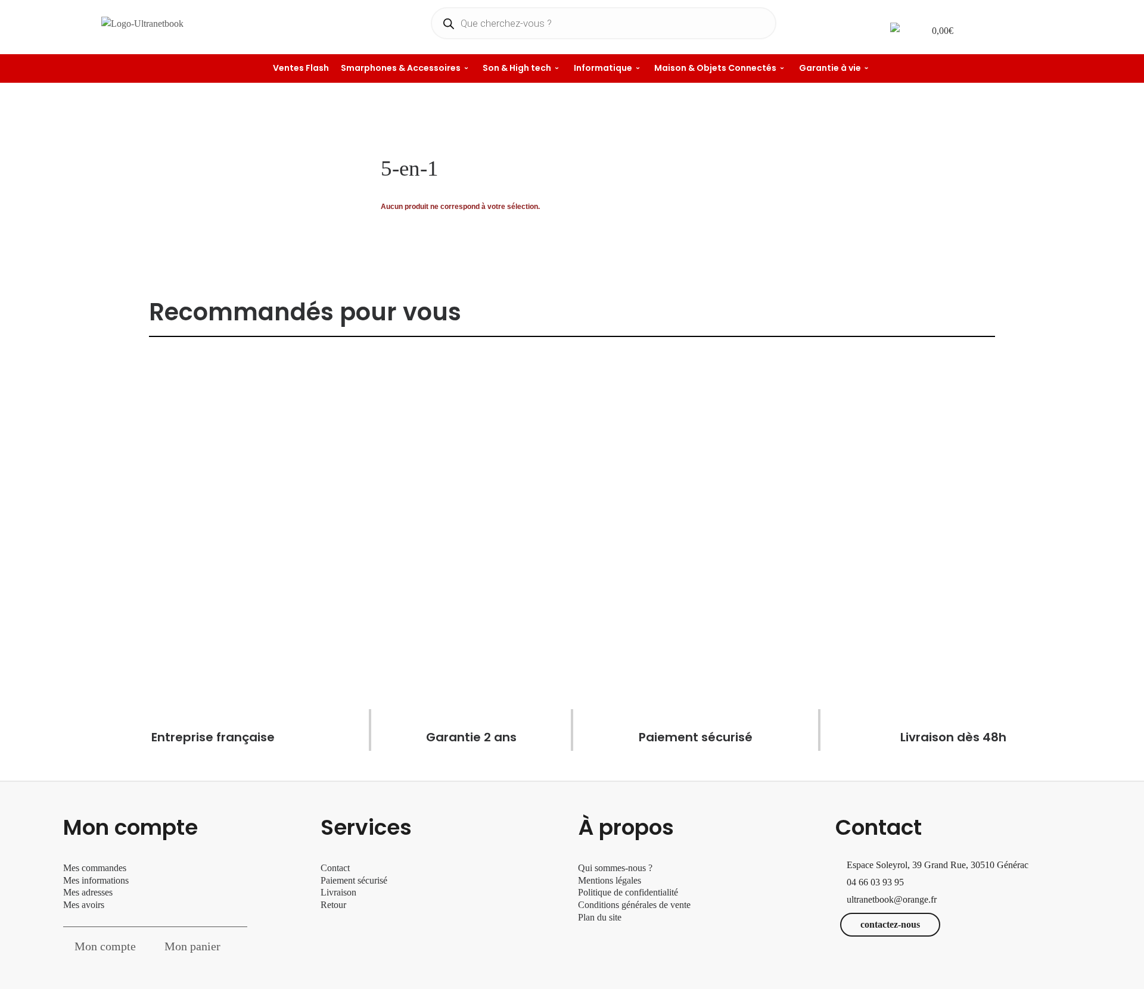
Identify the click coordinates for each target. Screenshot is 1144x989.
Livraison (340, 892)
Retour (333, 905)
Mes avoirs (83, 905)
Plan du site (599, 917)
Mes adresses (88, 892)
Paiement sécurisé (354, 880)
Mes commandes (94, 868)
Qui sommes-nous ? (615, 868)
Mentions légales (609, 880)
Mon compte (105, 946)
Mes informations (96, 880)
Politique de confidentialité (628, 892)
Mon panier (192, 946)
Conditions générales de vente (634, 905)
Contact (335, 868)
